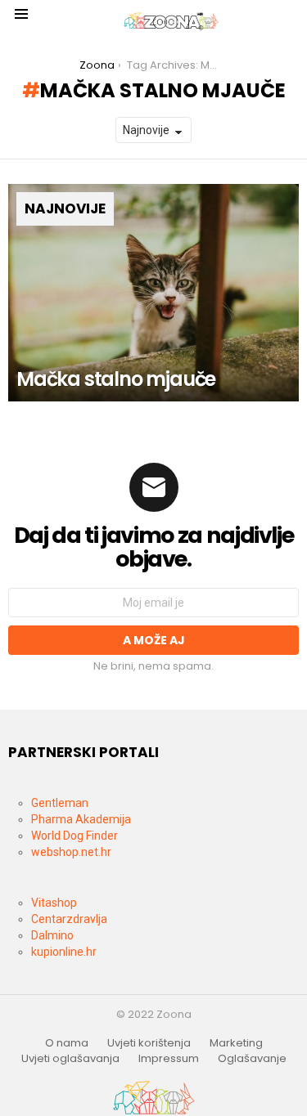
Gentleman (59, 802)
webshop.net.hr (71, 851)
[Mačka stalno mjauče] (153, 292)
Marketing (236, 1043)
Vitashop (54, 902)
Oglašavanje (252, 1058)
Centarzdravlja (69, 919)
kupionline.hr (64, 951)
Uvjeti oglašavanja (70, 1058)
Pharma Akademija (81, 819)
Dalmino (52, 935)
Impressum (168, 1058)
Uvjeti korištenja (149, 1043)
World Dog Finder (74, 835)
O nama (66, 1043)
